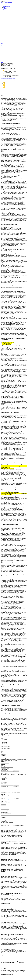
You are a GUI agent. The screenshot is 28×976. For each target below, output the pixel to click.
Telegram (3, 754)
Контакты (5, 9)
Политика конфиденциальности (8, 78)
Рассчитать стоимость (18, 825)
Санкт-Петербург (8, 2)
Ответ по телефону (5, 801)
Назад (2, 43)
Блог (4, 7)
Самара (2, 1)
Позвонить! (3, 750)
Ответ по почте (4, 800)
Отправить (3, 755)
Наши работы (6, 6)
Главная (5, 5)
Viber (2, 751)
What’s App (3, 752)
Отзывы (5, 8)
